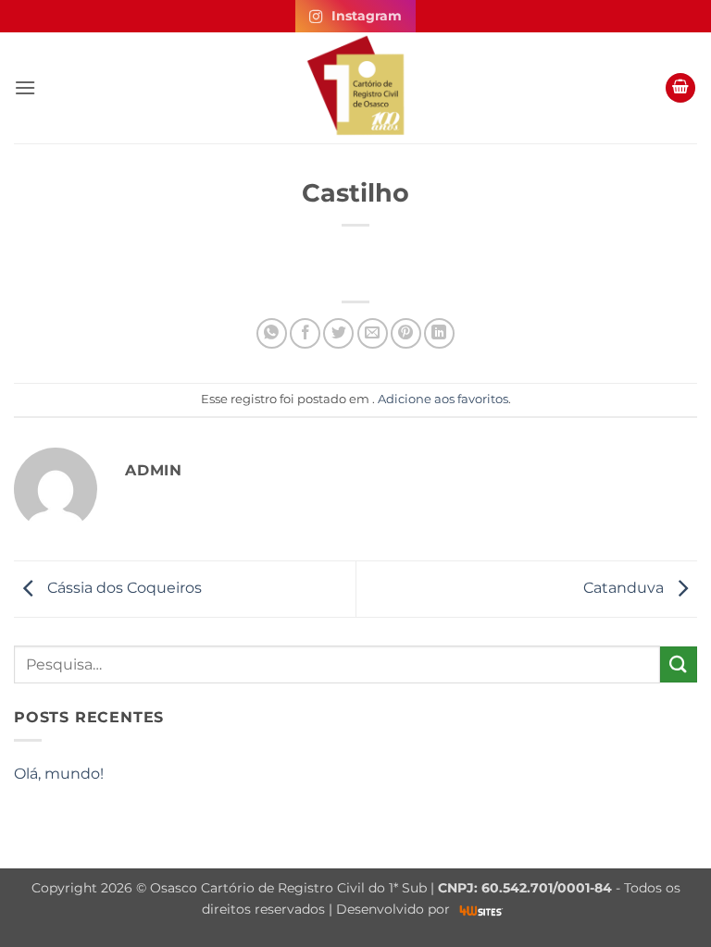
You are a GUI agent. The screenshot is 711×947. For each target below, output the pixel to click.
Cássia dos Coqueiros (123, 587)
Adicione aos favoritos (443, 399)
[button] (25, 87)
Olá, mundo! (59, 773)
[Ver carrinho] (680, 88)
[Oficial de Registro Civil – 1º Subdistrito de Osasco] (355, 87)
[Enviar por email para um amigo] (372, 333)
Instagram (366, 15)
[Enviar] (678, 664)
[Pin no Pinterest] (406, 333)
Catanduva (625, 587)
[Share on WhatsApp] (271, 333)
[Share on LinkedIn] (439, 333)
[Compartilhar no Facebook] (305, 333)
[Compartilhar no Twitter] (338, 333)
